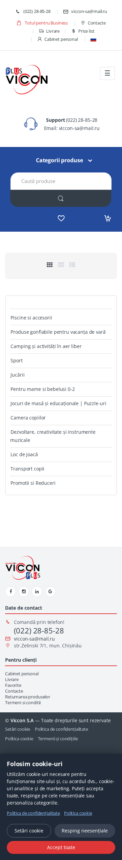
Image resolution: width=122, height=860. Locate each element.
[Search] (60, 198)
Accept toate (61, 847)
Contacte (97, 23)
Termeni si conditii (23, 703)
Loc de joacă (24, 454)
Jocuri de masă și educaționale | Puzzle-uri (58, 403)
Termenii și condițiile (58, 738)
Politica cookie (19, 738)
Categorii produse (59, 160)
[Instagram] (23, 591)
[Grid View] (50, 264)
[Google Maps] (50, 591)
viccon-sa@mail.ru (89, 11)
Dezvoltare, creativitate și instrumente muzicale (53, 436)
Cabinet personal (61, 39)
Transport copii (27, 468)
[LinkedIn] (37, 591)
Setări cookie (17, 729)
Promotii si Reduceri (33, 483)
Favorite (13, 685)
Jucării (17, 374)
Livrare (53, 31)
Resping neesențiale (85, 830)
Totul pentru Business (46, 23)
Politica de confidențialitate (61, 729)
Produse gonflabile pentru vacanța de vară (58, 332)
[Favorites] (61, 218)
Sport (16, 360)
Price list (86, 31)
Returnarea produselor (27, 697)
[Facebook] (10, 591)
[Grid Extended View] (61, 264)
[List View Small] (72, 264)
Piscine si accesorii (31, 317)
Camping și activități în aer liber (46, 346)
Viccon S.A (22, 720)
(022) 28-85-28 (36, 11)
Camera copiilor (28, 417)
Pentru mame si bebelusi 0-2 (43, 389)
